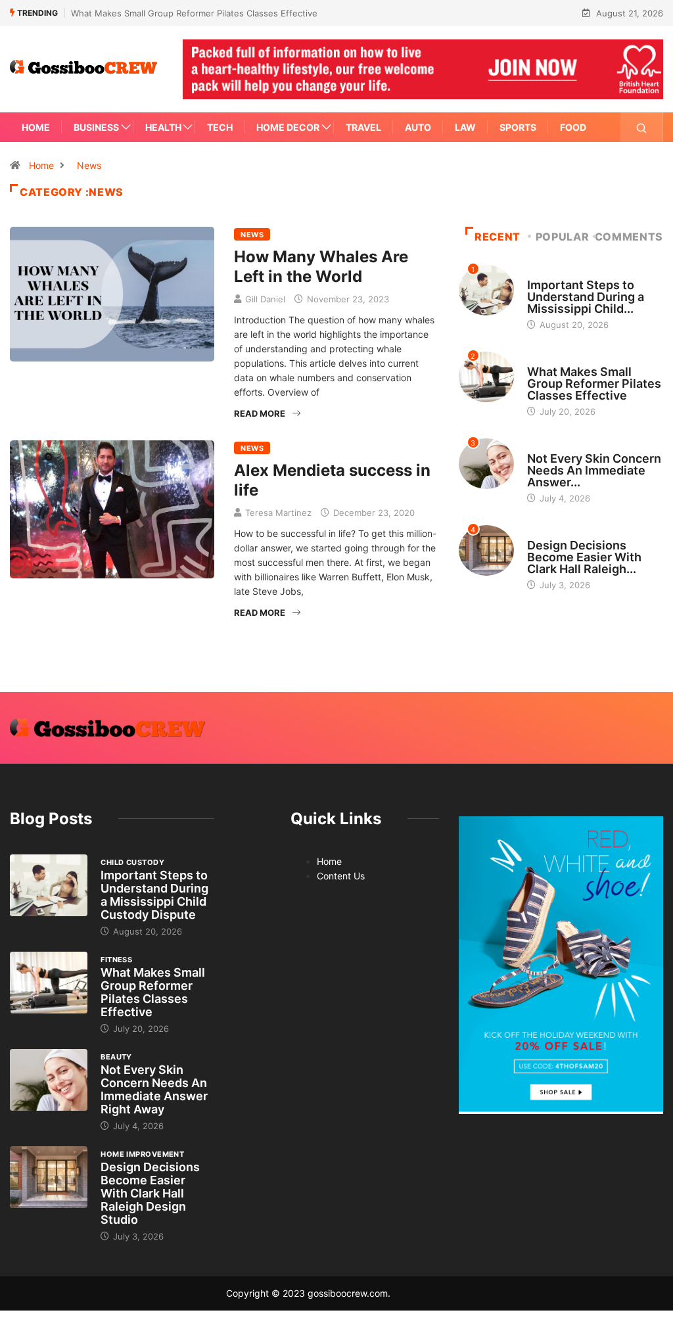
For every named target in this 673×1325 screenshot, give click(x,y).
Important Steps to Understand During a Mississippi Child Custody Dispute (154, 894)
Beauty (543, 446)
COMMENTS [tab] (629, 236)
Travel (363, 127)
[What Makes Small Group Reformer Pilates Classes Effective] (48, 983)
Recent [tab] (498, 236)
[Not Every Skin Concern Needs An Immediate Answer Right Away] (48, 1080)
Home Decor (287, 127)
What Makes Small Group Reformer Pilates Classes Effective (194, 13)
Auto (418, 127)
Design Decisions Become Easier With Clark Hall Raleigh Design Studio (150, 1193)
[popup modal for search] (641, 127)
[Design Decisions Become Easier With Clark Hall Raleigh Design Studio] (48, 1177)
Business (96, 127)
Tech (220, 127)
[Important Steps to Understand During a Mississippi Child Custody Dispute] (48, 885)
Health (163, 127)
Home (36, 127)
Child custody (559, 272)
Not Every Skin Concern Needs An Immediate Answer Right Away (154, 1089)
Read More (259, 413)
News (89, 165)
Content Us (341, 875)
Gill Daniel (265, 299)
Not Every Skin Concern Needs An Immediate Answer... (594, 470)
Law (465, 127)
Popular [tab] (562, 236)
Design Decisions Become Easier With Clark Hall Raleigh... (584, 557)
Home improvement (569, 533)
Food (573, 127)
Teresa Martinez (278, 512)
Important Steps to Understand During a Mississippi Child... (585, 296)
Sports (517, 127)
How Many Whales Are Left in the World (321, 266)
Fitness (543, 359)
